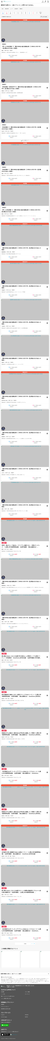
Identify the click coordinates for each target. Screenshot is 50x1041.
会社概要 (2, 991)
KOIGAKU (26, 1014)
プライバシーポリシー (5, 1006)
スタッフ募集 (27, 991)
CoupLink (2, 1014)
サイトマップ (27, 994)
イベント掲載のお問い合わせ (6, 998)
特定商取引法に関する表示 (5, 1008)
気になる (43, 2)
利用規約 (2, 1004)
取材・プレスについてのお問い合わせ (7, 996)
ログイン (45, 2)
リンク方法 (3, 994)
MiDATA (26, 1016)
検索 (48, 2)
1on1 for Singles (4, 1016)
